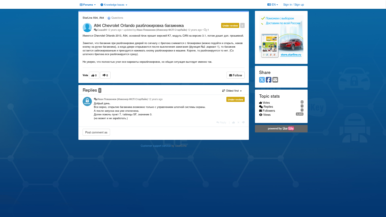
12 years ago (155, 99)
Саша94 (102, 30)
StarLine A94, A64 (93, 17)
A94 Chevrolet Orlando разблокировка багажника (139, 25)
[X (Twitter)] (262, 80)
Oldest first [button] (232, 90)
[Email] (275, 80)
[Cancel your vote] (238, 122)
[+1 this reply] (233, 122)
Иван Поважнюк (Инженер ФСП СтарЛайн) (162, 30)
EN (273, 4)
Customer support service (156, 145)
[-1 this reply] (243, 122)
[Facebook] (268, 80)
